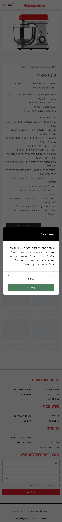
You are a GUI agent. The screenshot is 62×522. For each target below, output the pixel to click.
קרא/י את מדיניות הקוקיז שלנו (39, 264)
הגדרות (31, 278)
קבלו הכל (31, 287)
